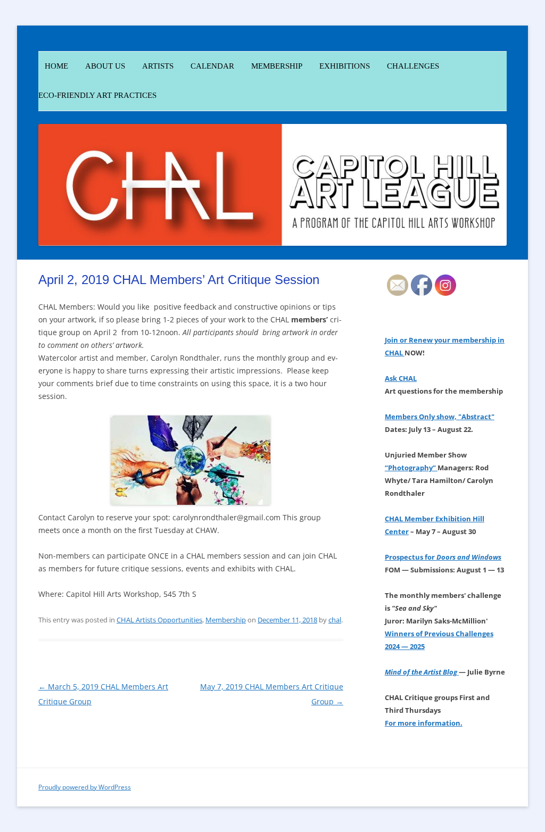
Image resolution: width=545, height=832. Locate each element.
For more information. (424, 723)
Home (53, 66)
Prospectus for (443, 557)
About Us (105, 66)
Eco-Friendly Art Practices (97, 95)
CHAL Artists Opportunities (159, 620)
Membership (225, 620)
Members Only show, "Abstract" (439, 416)
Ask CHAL (401, 378)
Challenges (413, 66)
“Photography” (411, 467)
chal (334, 620)
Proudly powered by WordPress (84, 787)
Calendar (212, 66)
